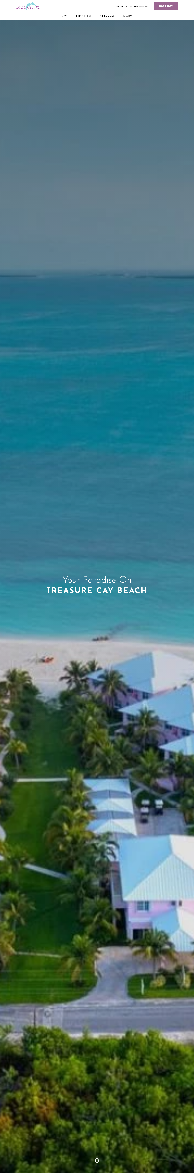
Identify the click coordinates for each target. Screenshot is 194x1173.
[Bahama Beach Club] (28, 6)
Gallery (127, 16)
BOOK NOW (166, 6)
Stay (64, 16)
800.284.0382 (121, 6)
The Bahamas (107, 16)
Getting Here (83, 16)
